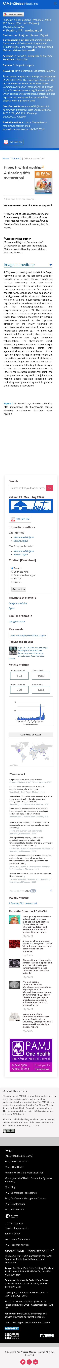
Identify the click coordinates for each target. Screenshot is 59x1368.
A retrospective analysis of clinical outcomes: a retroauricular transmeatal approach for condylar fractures (29, 825)
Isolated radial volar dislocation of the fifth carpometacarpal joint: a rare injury (26, 788)
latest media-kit (36, 1316)
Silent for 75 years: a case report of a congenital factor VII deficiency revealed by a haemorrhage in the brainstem (37, 946)
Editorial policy (12, 1233)
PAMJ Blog (10, 1187)
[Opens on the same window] (9, 1132)
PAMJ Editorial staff (14, 1209)
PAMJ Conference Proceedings (21, 1192)
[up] (50, 264)
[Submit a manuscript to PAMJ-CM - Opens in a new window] (31, 506)
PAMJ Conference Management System (25, 1198)
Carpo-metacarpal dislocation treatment (25, 779)
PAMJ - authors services (17, 1244)
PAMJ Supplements (15, 1204)
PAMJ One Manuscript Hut (18, 1301)
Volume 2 (16, 158)
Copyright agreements (16, 1228)
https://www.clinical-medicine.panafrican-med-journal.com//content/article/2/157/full (25, 126)
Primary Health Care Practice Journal (24, 1172)
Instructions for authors (17, 1239)
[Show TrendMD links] (51, 890)
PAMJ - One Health (14, 1167)
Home (5, 158)
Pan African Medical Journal (19, 1155)
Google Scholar (17, 621)
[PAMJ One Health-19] (31, 1055)
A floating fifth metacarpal (23, 903)
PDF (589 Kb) (15, 142)
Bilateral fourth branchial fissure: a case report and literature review (30, 874)
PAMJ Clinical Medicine (16, 1161)
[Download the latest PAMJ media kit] (12, 1328)
